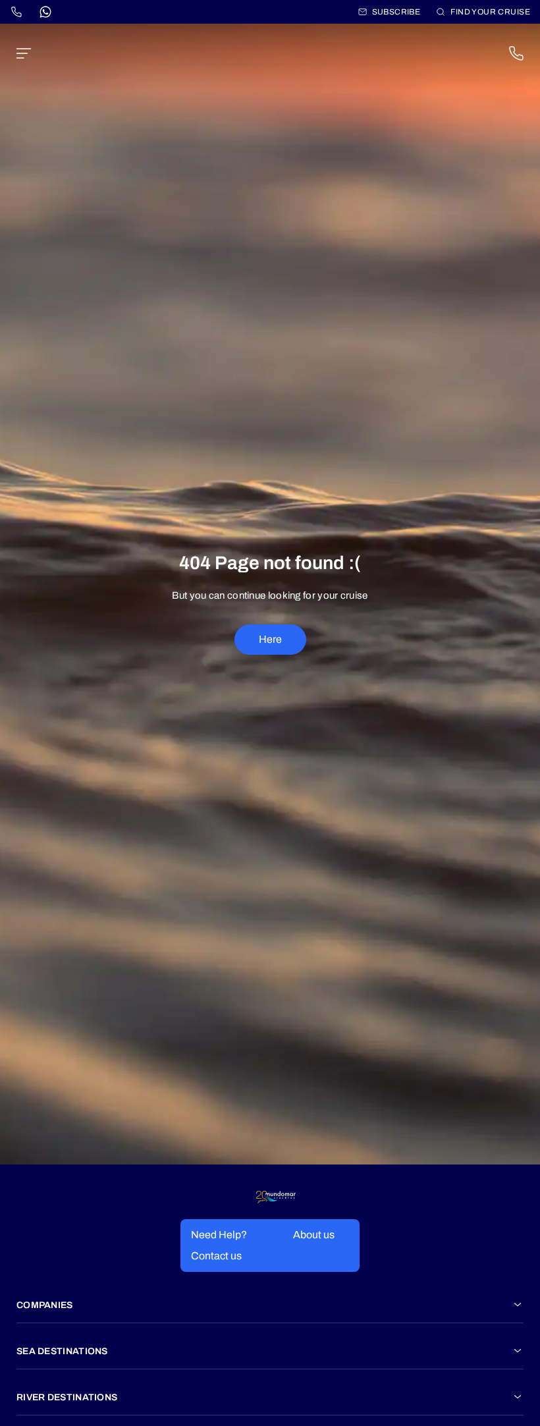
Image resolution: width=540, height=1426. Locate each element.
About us (314, 1234)
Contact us (216, 1255)
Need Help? (219, 1234)
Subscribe (396, 11)
